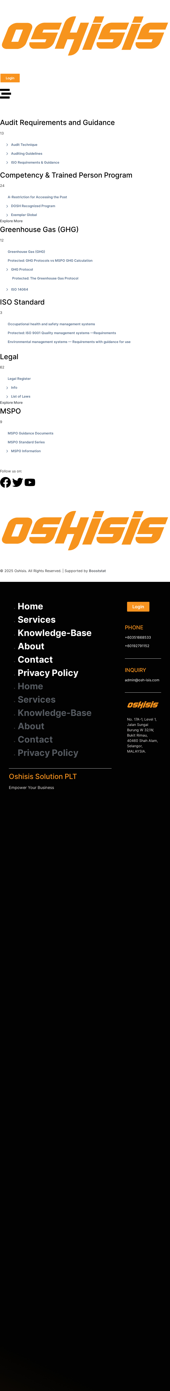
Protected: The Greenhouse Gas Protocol (45, 278)
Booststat (97, 571)
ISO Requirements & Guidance (35, 162)
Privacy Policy (48, 672)
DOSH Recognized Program (33, 206)
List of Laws (20, 396)
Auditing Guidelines (26, 153)
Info (14, 387)
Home (30, 606)
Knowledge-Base (55, 632)
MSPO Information (26, 451)
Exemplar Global (24, 215)
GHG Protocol (22, 269)
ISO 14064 (19, 289)
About (31, 646)
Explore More (11, 221)
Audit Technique (24, 145)
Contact (35, 659)
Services (37, 619)
